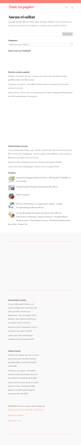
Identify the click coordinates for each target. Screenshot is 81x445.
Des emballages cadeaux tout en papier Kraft (39, 167)
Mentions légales (15, 415)
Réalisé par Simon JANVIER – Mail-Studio (26, 410)
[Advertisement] (40, 123)
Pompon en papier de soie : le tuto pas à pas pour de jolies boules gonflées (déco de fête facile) (23, 358)
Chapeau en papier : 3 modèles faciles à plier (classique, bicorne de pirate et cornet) (23, 374)
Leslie (10, 167)
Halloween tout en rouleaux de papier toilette (41, 162)
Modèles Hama (15, 421)
